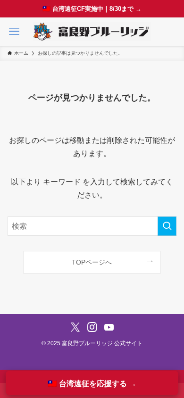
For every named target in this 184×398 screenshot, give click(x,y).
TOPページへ (92, 262)
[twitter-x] (75, 327)
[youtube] (109, 327)
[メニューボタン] (14, 31)
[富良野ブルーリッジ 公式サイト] (92, 31)
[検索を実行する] (167, 226)
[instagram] (92, 327)
